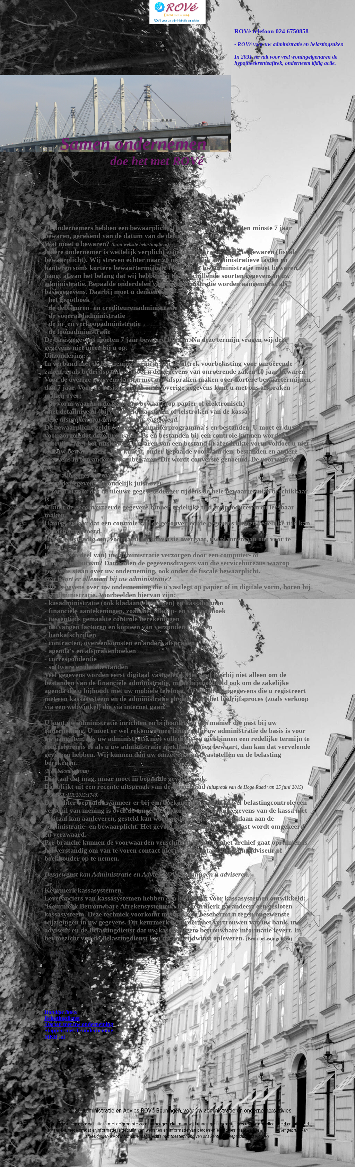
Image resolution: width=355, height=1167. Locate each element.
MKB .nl (54, 1037)
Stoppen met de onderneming (78, 1030)
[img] (177, 12)
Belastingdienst (62, 1018)
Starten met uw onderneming (78, 1024)
